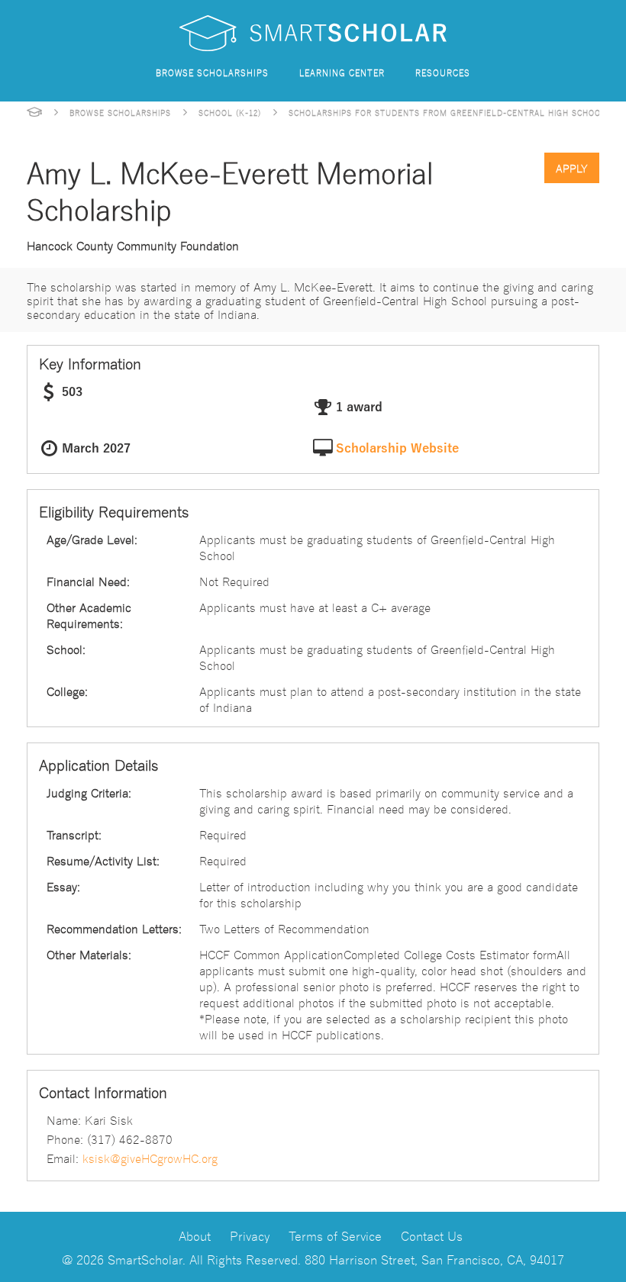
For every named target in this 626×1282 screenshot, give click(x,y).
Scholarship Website (397, 449)
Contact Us (432, 1235)
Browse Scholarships (212, 72)
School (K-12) (229, 112)
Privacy (249, 1235)
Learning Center (342, 72)
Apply (572, 167)
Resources (442, 72)
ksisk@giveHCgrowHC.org (150, 1158)
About (195, 1235)
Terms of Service (335, 1235)
